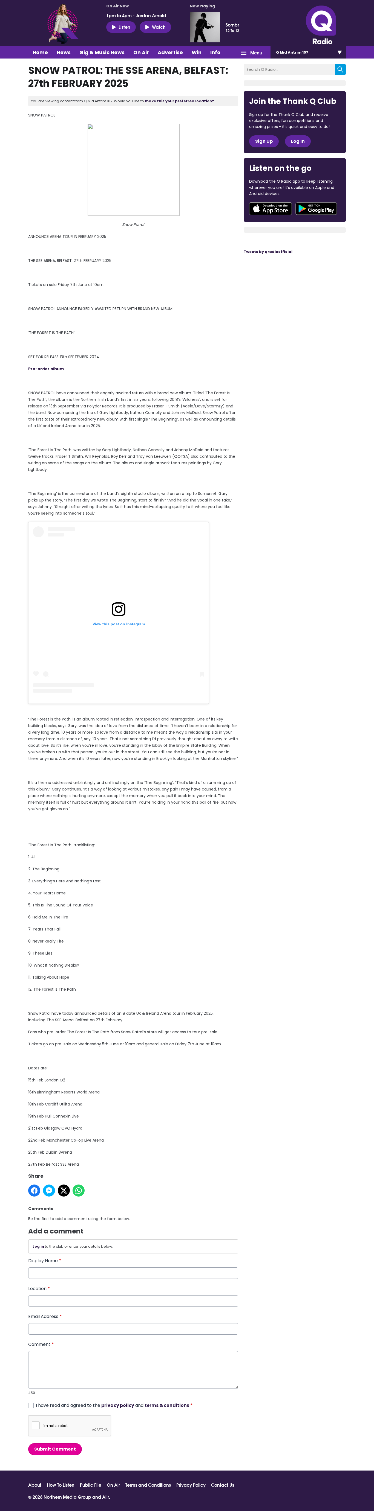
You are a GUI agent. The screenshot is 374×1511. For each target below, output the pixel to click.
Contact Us (222, 1484)
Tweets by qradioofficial (268, 251)
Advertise (170, 52)
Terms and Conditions (148, 1484)
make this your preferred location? (179, 101)
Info (215, 52)
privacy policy (117, 1405)
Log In (298, 141)
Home (40, 52)
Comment (41, 1344)
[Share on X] (64, 1191)
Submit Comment (55, 1449)
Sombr (232, 24)
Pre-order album (46, 369)
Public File (90, 1484)
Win (197, 52)
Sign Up (264, 141)
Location (39, 1288)
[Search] (340, 69)
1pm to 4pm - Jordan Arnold (136, 15)
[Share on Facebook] (34, 1191)
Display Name (44, 1261)
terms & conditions (167, 1405)
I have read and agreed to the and (114, 1405)
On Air (141, 52)
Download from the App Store (270, 208)
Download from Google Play (316, 208)
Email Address (45, 1316)
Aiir (105, 1496)
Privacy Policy (191, 1484)
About (34, 1484)
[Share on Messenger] (49, 1191)
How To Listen (60, 1484)
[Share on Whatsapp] (79, 1191)
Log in (38, 1246)
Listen (124, 26)
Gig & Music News (102, 52)
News (64, 52)
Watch (159, 26)
